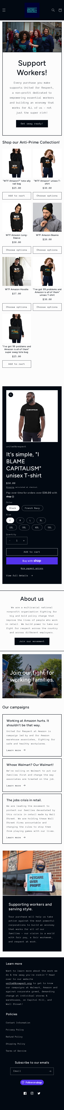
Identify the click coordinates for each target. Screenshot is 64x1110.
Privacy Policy (15, 1029)
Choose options (47, 195)
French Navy (32, 508)
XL (41, 520)
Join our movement (32, 641)
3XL (24, 527)
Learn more (14, 750)
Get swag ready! (32, 123)
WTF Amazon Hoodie (16, 289)
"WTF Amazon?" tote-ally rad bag (17, 182)
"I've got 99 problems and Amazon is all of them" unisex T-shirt (47, 292)
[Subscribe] (50, 1071)
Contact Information (18, 1022)
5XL (50, 527)
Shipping (10, 487)
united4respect (26, 1109)
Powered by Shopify (45, 1109)
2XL (12, 527)
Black (13, 508)
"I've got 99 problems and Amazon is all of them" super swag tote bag (16, 349)
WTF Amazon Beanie (47, 235)
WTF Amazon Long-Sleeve (17, 236)
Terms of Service (16, 1051)
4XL (37, 527)
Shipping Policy (15, 1044)
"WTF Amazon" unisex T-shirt (47, 182)
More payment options (32, 568)
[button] (3, 10)
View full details (17, 575)
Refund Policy (14, 1037)
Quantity (11, 534)
